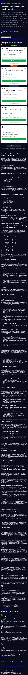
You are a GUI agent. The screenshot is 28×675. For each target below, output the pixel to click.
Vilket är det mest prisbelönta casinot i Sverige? (10, 40)
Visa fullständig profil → (6, 608)
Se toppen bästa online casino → (7, 30)
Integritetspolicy (4, 666)
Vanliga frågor (24, 40)
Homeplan (3, 1)
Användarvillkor (10, 666)
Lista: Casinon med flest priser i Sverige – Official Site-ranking (14, 39)
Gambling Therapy (7, 661)
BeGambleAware (16, 661)
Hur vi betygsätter (21, 666)
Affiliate (16, 666)
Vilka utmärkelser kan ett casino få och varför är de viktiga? (13, 38)
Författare (2, 2)
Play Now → (14, 60)
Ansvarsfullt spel (4, 667)
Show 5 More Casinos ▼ (14, 145)
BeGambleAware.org (14, 149)
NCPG (23, 661)
